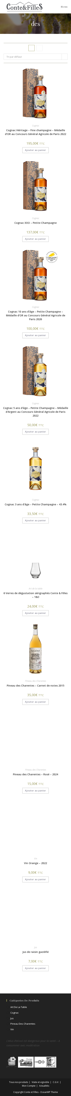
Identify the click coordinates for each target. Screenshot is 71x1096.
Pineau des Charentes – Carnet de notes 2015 (35, 685)
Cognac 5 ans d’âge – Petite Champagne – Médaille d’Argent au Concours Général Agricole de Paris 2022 (35, 411)
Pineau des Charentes (35, 681)
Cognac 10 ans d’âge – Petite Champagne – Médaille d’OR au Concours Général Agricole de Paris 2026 (35, 315)
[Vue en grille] (31, 48)
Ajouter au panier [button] (35, 150)
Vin (35, 1076)
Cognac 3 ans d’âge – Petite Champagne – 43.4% (35, 504)
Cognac (35, 125)
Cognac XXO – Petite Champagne (35, 222)
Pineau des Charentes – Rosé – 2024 (35, 991)
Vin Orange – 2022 (35, 1080)
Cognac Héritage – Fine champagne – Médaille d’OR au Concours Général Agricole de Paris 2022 (35, 132)
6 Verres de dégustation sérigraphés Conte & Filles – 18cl (35, 595)
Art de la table (35, 588)
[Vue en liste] (39, 48)
